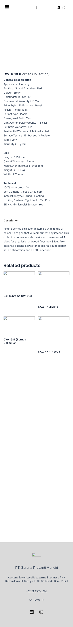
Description (11, 220)
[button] (7, 7)
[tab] (36, 220)
